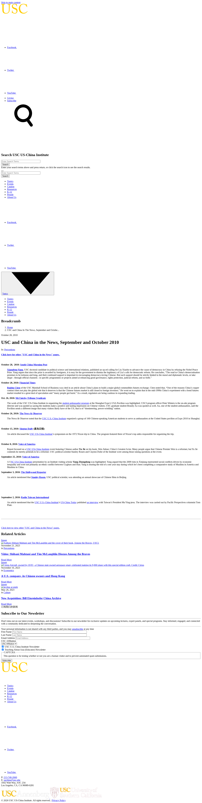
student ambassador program (75, 403)
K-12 (9, 192)
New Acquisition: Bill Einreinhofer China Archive (31, 598)
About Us (11, 197)
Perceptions (9, 349)
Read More (6, 560)
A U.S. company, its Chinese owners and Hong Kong (33, 576)
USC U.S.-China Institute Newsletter (22, 646)
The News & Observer (31, 413)
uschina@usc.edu (12, 780)
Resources (12, 189)
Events (10, 184)
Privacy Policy (59, 800)
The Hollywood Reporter (33, 472)
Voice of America (26, 444)
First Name (6, 632)
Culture (7, 592)
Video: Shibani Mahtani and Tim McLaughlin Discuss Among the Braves (45, 554)
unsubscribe (77, 629)
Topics (10, 181)
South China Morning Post (33, 364)
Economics (9, 570)
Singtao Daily (26, 428)
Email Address (8, 638)
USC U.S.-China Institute (54, 418)
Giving (10, 98)
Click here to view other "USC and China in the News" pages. (30, 528)
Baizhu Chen (13, 387)
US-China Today (69, 502)
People (10, 194)
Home (10, 327)
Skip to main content (10, 2)
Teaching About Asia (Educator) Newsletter (25, 649)
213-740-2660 (10, 777)
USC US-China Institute (41, 434)
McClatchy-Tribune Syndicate (31, 398)
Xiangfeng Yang (15, 369)
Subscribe (11, 100)
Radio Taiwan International (35, 497)
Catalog (10, 186)
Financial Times (27, 382)
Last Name (6, 635)
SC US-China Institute (21, 462)
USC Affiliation (8, 641)
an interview (92, 502)
